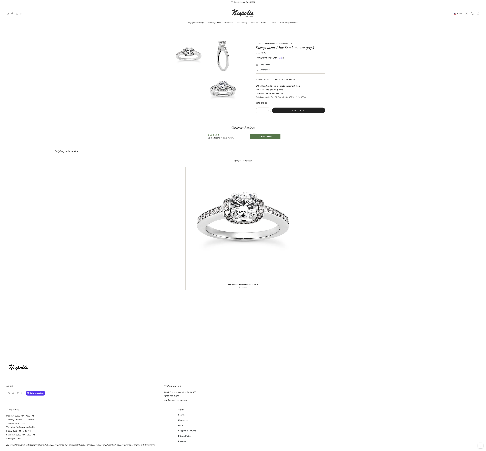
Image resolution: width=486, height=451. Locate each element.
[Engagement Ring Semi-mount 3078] (243, 224)
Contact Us (183, 420)
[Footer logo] (19, 367)
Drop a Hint (264, 64)
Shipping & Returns (187, 430)
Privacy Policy (184, 436)
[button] (196, 23)
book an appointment (121, 444)
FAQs (180, 425)
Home (258, 43)
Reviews (182, 441)
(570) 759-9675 (171, 396)
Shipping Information (67, 151)
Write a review (265, 136)
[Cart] (478, 13)
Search (181, 414)
